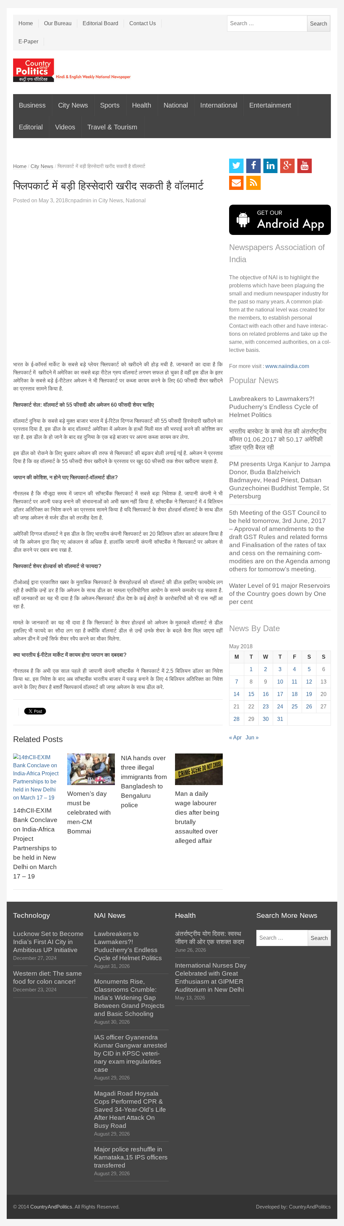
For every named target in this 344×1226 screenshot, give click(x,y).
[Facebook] (253, 166)
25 (295, 706)
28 (236, 719)
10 (280, 682)
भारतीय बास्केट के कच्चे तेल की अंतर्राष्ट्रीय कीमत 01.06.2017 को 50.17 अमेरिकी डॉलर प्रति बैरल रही (278, 439)
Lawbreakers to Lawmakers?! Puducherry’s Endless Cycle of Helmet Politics (273, 406)
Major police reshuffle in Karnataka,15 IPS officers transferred (131, 1157)
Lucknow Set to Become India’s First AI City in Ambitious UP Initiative (48, 941)
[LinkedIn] (270, 166)
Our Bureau (58, 23)
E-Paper (28, 41)
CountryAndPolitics (51, 1207)
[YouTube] (304, 166)
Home (25, 23)
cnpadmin (79, 200)
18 (295, 694)
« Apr (235, 737)
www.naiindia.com (287, 366)
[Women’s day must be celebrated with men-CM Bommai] (91, 769)
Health (141, 105)
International (218, 105)
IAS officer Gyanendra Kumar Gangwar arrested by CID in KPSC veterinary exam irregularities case (130, 1053)
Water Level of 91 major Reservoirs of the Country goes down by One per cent (279, 593)
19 (309, 694)
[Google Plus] (287, 166)
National (176, 105)
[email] (236, 183)
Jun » (252, 737)
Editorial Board (100, 23)
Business (32, 105)
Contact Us (142, 23)
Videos (65, 127)
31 (280, 719)
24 (280, 706)
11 (294, 682)
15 (251, 694)
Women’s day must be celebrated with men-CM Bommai (89, 812)
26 (309, 706)
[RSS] (253, 183)
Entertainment (270, 105)
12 (309, 682)
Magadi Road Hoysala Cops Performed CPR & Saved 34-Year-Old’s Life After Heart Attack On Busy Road (130, 1109)
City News (73, 105)
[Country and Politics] (72, 70)
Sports (110, 105)
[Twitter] (236, 166)
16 (266, 694)
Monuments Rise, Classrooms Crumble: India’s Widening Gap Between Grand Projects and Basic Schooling (129, 997)
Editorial (31, 127)
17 (280, 694)
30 (266, 719)
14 (236, 694)
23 (266, 706)
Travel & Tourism (112, 127)
